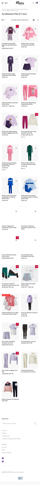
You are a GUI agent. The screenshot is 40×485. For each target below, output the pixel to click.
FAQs (3, 450)
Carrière (4, 433)
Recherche (35, 423)
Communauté (6, 436)
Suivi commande (6, 452)
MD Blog (4, 444)
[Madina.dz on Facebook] (3, 458)
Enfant (8, 9)
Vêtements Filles (15, 9)
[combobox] (21, 20)
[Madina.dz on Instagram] (3, 462)
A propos (4, 430)
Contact (4, 447)
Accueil (3, 9)
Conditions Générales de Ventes (11, 438)
